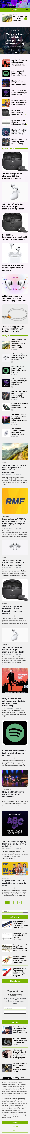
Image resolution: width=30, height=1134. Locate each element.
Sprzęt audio (5, 603)
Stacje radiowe (6, 516)
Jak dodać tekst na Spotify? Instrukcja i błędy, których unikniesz (19, 93)
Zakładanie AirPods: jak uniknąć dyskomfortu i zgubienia (13, 267)
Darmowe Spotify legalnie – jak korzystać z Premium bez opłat (19, 74)
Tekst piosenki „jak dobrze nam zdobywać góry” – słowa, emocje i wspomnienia (20, 20)
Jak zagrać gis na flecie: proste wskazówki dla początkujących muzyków (19, 972)
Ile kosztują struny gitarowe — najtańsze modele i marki (18, 123)
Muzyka (15, 14)
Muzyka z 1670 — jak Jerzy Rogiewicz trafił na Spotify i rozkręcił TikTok (19, 142)
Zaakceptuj (15, 1122)
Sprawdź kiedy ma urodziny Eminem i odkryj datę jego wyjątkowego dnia (20, 1029)
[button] (25, 18)
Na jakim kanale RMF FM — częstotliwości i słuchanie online (19, 102)
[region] (15, 1106)
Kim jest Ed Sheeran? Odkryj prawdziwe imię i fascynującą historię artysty (19, 1054)
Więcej (14, 49)
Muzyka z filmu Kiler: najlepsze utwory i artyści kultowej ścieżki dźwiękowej (19, 63)
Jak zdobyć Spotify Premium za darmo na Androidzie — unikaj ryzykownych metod (19, 418)
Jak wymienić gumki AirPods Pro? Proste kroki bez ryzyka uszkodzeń (14, 562)
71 (19, 902)
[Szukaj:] (12, 911)
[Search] (27, 10)
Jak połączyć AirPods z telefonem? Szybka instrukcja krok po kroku (13, 206)
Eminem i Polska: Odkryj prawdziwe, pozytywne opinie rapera (20, 1041)
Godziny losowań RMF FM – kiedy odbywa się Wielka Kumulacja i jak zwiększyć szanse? (15, 522)
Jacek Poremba (13, 46)
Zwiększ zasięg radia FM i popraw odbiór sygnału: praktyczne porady (14, 328)
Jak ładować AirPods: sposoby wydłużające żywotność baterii (18, 431)
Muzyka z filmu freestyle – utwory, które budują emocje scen (19, 84)
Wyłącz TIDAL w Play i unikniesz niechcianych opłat (19, 405)
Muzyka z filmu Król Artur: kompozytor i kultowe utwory (19, 132)
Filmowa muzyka (15, 30)
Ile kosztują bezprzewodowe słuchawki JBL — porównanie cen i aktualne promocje (18, 114)
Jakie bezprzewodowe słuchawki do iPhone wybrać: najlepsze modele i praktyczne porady (14, 299)
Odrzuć (15, 1131)
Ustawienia (15, 1126)
